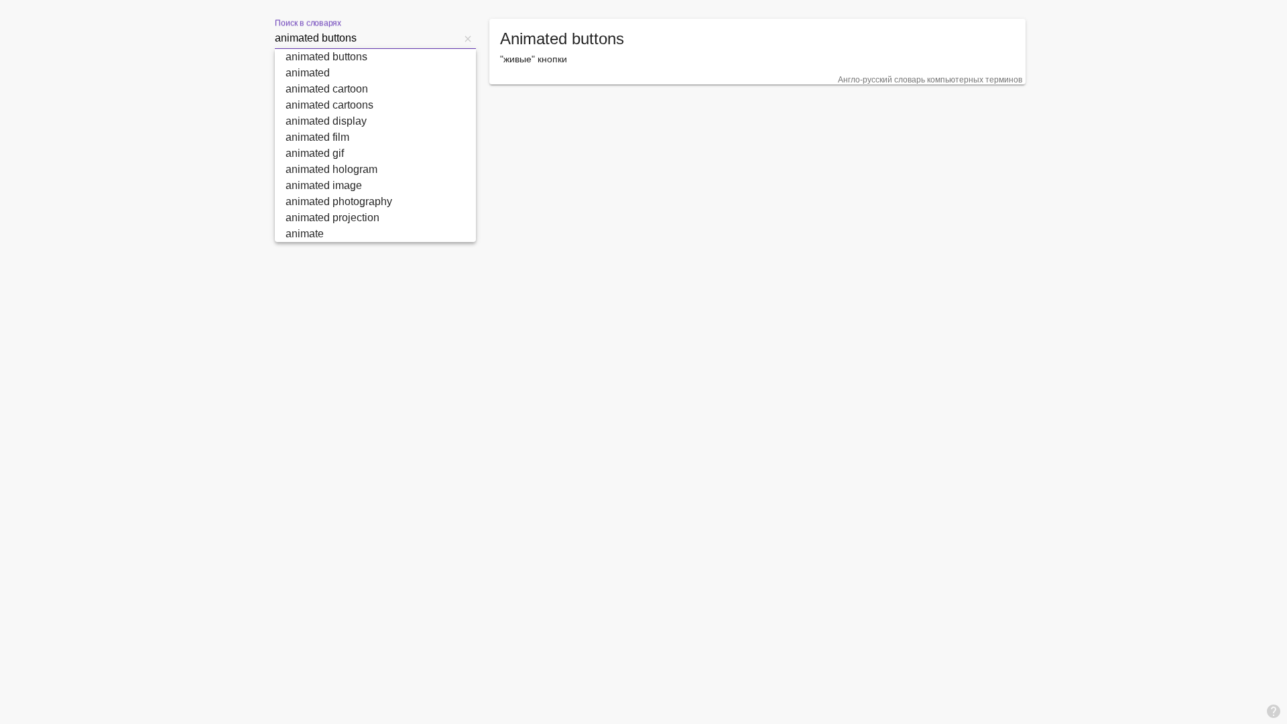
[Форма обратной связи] (1273, 710)
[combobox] (367, 38)
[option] (375, 57)
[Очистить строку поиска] (468, 38)
